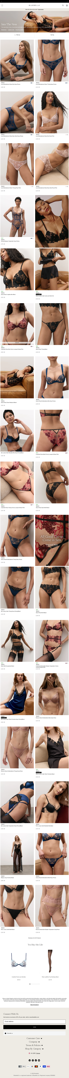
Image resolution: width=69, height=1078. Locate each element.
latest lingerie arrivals (12, 998)
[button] (67, 1)
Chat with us (10, 1033)
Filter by (18, 34)
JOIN (34, 1027)
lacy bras (15, 999)
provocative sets (40, 1001)
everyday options (30, 1001)
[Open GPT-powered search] (63, 5)
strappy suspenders (23, 999)
